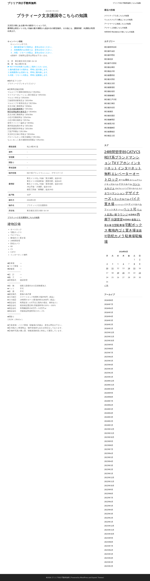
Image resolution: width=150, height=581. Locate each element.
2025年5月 (108, 361)
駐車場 (130, 236)
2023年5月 (108, 457)
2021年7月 (108, 546)
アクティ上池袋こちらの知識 (115, 28)
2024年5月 (108, 409)
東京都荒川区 (109, 123)
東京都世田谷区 (110, 47)
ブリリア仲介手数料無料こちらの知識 (127, 3)
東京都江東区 (109, 103)
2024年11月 (109, 385)
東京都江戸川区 (110, 99)
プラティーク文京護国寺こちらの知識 (23, 217)
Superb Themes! (98, 577)
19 (118, 273)
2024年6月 (108, 405)
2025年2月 (108, 373)
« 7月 (106, 285)
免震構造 (132, 214)
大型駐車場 (118, 225)
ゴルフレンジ (120, 188)
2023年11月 (109, 433)
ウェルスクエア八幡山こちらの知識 (118, 20)
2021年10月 (109, 534)
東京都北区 (108, 59)
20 (123, 273)
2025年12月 (109, 332)
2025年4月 (108, 365)
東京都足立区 (109, 136)
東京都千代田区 (110, 63)
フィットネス (111, 209)
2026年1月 (108, 328)
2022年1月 (108, 522)
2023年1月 (108, 473)
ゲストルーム (125, 184)
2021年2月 (108, 566)
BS (124, 152)
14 (129, 268)
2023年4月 (108, 461)
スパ (140, 188)
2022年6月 (108, 502)
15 (134, 268)
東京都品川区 (109, 71)
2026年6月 (108, 308)
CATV (131, 152)
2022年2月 (108, 518)
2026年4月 (108, 316)
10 (107, 268)
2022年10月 (109, 485)
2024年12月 (109, 381)
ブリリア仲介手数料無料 (22, 3)
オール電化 (124, 179)
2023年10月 (109, 437)
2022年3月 (108, 514)
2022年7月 (108, 498)
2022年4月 (108, 510)
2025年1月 (108, 377)
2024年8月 (108, 397)
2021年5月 (108, 554)
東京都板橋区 (109, 95)
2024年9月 (108, 393)
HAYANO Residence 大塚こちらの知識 (119, 32)
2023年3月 (108, 465)
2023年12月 (109, 429)
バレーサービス (119, 204)
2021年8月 (108, 542)
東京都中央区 (109, 51)
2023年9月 (108, 441)
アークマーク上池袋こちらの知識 (117, 24)
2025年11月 (109, 336)
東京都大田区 (109, 79)
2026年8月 (108, 300)
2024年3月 (108, 417)
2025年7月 (108, 352)
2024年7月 (108, 401)
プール (120, 210)
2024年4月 (108, 413)
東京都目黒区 (109, 115)
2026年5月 (108, 312)
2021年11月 (109, 530)
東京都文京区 (109, 83)
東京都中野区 (109, 55)
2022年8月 (108, 493)
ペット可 (129, 209)
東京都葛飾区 (109, 128)
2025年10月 (109, 340)
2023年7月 (108, 449)
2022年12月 (109, 477)
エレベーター (121, 174)
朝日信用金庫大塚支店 (17, 111)
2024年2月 (108, 421)
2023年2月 (108, 469)
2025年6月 (108, 357)
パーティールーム (133, 204)
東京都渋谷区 (109, 107)
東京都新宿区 (109, 87)
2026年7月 (108, 304)
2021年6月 (108, 550)
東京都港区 (108, 111)
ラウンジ (122, 214)
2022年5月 (108, 506)
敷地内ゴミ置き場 (122, 230)
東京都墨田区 (109, 75)
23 (140, 273)
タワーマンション (114, 193)
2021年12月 (109, 526)
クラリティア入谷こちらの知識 (116, 16)
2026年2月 (108, 324)
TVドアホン (121, 163)
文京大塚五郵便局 (15, 109)
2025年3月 (108, 369)
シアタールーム (131, 188)
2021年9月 (108, 538)
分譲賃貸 (117, 219)
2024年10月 (109, 389)
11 (112, 268)
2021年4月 (108, 558)
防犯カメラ (116, 236)
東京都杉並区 (109, 91)
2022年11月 (109, 481)
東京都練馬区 (109, 119)
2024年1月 (108, 425)
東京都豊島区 (109, 132)
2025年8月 (108, 348)
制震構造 (127, 219)
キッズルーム (112, 184)
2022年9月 (108, 489)
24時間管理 (113, 152)
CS (138, 152)
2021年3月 (108, 562)
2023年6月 (108, 453)
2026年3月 (108, 320)
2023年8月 (108, 445)
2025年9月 (108, 345)
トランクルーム (120, 198)
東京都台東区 (109, 67)
